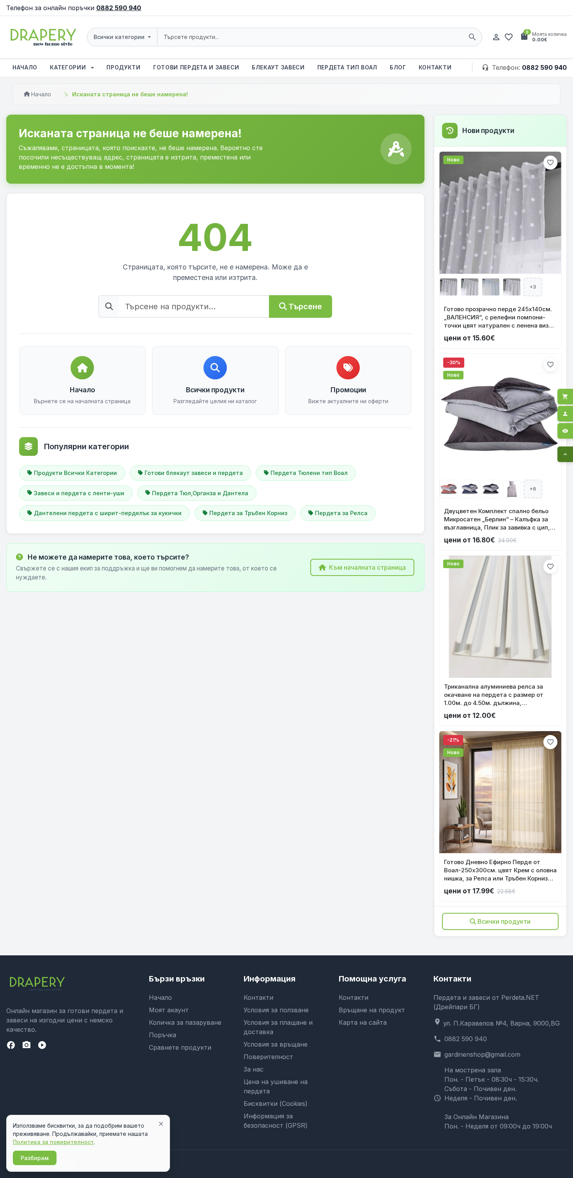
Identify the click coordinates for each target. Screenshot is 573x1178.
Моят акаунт (169, 1010)
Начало (24, 67)
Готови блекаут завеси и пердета (194, 472)
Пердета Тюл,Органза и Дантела (200, 493)
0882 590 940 (118, 8)
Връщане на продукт (372, 1010)
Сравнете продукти (180, 1047)
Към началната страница (367, 567)
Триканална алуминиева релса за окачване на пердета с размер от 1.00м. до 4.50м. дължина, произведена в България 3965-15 (493, 695)
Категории (69, 67)
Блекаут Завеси (278, 67)
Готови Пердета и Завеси (196, 67)
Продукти (123, 67)
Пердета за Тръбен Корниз (248, 513)
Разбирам (35, 1158)
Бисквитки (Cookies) (276, 1103)
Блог (398, 67)
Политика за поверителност (53, 1142)
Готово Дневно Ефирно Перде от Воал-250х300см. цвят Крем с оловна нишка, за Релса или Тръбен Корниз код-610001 (500, 870)
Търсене (305, 306)
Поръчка (162, 1035)
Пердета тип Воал (347, 67)
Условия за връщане (276, 1044)
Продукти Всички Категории (75, 472)
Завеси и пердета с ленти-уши (79, 493)
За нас (254, 1069)
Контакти (435, 67)
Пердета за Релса (341, 513)
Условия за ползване (276, 1010)
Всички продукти (504, 921)
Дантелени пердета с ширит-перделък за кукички (108, 513)
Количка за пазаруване (185, 1022)
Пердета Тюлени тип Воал (309, 472)
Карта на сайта (363, 1022)
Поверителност (268, 1057)
